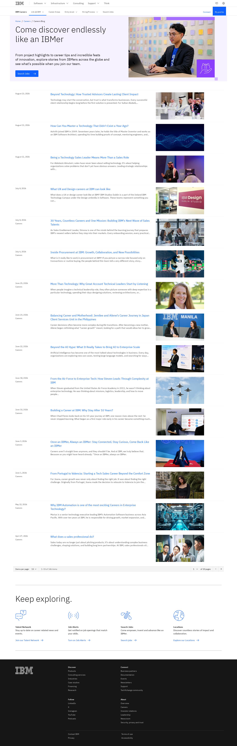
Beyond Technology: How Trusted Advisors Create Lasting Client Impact (94, 94)
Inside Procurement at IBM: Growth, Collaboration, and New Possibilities (94, 252)
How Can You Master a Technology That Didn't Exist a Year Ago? (89, 126)
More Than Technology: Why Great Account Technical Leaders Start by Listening (99, 284)
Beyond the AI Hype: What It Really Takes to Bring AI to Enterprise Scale (95, 347)
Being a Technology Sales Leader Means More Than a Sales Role (89, 157)
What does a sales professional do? (72, 536)
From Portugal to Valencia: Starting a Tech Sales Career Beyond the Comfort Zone (100, 473)
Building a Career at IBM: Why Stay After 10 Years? (81, 410)
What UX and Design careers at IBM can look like (80, 189)
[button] (223, 3)
